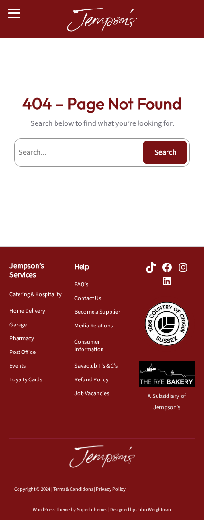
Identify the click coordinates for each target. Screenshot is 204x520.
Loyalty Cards (25, 379)
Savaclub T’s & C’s (96, 365)
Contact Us (87, 298)
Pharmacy (21, 338)
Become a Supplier (97, 312)
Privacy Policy (111, 489)
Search (165, 152)
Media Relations (93, 325)
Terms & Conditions (73, 489)
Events (17, 365)
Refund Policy (91, 379)
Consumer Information (89, 345)
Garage (18, 324)
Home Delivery (27, 311)
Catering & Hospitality (35, 294)
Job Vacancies (91, 393)
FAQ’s (81, 284)
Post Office (22, 352)
